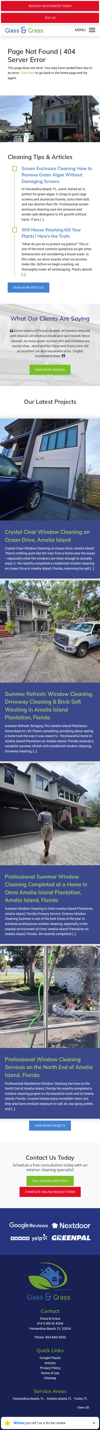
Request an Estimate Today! (50, 6)
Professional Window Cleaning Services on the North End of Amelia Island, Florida (49, 1072)
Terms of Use (50, 1378)
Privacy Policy (50, 1373)
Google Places (50, 1363)
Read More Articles (28, 287)
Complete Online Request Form (50, 1197)
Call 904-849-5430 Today (50, 1186)
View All (83, 1412)
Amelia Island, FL (59, 1403)
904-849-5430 (55, 1342)
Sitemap (50, 1383)
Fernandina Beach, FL (28, 1403)
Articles (50, 1368)
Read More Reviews (50, 375)
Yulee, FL (80, 1403)
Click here (27, 73)
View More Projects (50, 1131)
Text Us (50, 18)
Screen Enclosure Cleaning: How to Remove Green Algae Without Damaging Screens (57, 175)
